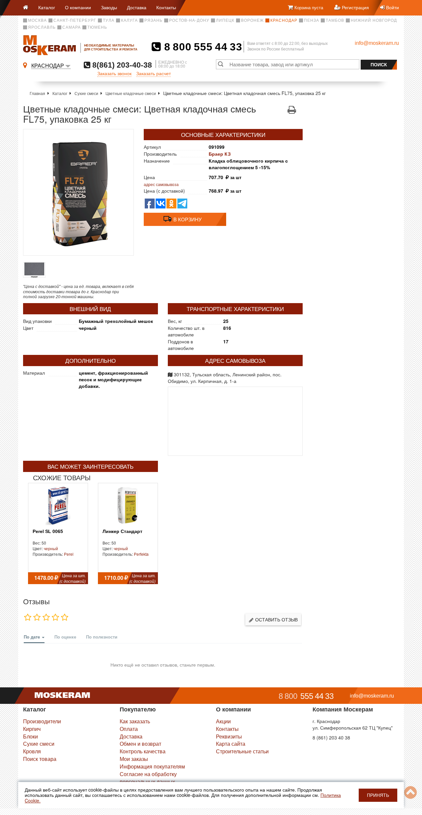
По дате (32, 637)
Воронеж (252, 20)
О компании (78, 7)
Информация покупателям (152, 766)
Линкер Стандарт (122, 531)
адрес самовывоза (161, 184)
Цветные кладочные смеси (131, 93)
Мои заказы (134, 759)
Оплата (129, 729)
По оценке (65, 637)
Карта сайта (230, 743)
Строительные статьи (242, 751)
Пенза (311, 20)
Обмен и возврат (140, 743)
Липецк (225, 20)
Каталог (46, 7)
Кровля (32, 751)
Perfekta (141, 554)
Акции (223, 721)
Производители (42, 721)
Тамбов (335, 20)
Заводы (109, 7)
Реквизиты (229, 736)
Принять (378, 795)
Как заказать (135, 721)
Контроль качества (143, 751)
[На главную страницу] (28, 8)
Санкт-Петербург (74, 20)
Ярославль (42, 27)
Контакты (166, 7)
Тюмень (97, 27)
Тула (108, 20)
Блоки (30, 736)
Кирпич (32, 729)
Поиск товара (39, 759)
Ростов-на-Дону (189, 20)
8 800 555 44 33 (201, 47)
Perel (69, 554)
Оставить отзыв (276, 619)
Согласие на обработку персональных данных (148, 777)
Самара (71, 27)
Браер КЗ (220, 153)
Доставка (136, 7)
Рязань (153, 20)
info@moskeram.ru (377, 43)
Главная (37, 93)
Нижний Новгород (374, 20)
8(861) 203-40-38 (121, 65)
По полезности (101, 637)
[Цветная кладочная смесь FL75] (78, 192)
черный (51, 548)
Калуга (129, 20)
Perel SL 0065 (48, 531)
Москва (37, 20)
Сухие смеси (86, 93)
